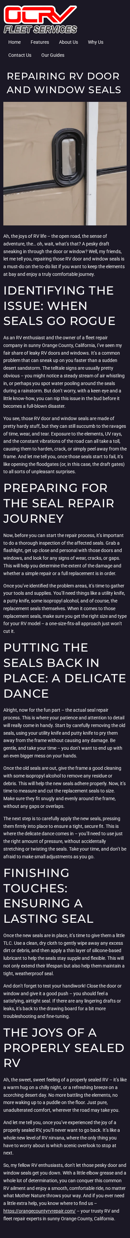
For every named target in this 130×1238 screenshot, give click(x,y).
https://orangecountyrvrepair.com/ (39, 1211)
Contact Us (19, 55)
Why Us (95, 42)
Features (40, 42)
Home (14, 42)
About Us (68, 42)
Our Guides (52, 55)
